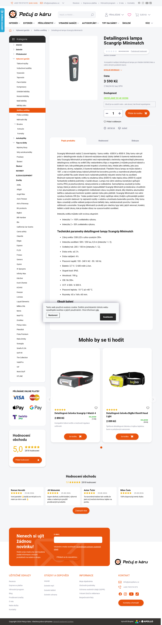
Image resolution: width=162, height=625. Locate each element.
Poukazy (20, 157)
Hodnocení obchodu (81, 476)
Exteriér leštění (50, 590)
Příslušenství (21, 54)
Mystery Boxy (22, 147)
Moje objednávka (86, 581)
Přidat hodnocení (22, 460)
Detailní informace (111, 70)
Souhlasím (108, 317)
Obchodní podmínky (87, 585)
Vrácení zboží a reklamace (89, 593)
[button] (101, 447)
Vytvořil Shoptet (127, 621)
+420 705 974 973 (130, 587)
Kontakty (131, 3)
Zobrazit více (81, 510)
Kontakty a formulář (131, 603)
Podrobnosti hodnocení (139, 51)
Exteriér (19, 50)
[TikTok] (137, 593)
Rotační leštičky (23, 96)
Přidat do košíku (135, 113)
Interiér (19, 45)
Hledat (92, 15)
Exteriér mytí (49, 586)
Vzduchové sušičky (24, 68)
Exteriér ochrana (50, 595)
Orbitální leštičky (23, 92)
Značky (19, 180)
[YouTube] (131, 593)
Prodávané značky (16, 597)
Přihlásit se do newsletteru (67, 557)
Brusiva (20, 124)
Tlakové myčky (22, 64)
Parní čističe (21, 82)
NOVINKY (20, 171)
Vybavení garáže (22, 59)
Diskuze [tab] (135, 141)
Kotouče (20, 129)
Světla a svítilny (23, 110)
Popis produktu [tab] (68, 141)
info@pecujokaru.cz (131, 582)
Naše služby (13, 605)
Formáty (20, 134)
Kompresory (21, 87)
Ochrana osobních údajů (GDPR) (92, 589)
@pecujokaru (150, 2)
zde (97, 310)
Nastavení (52, 315)
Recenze (76, 3)
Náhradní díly (22, 120)
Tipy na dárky (21, 143)
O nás (121, 3)
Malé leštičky (22, 101)
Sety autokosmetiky (24, 152)
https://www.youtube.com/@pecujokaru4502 (147, 2)
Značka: (110, 55)
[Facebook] (120, 593)
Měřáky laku (21, 106)
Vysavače (20, 73)
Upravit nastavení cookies (63, 622)
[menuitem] (15, 23)
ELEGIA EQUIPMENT (24, 176)
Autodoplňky (21, 138)
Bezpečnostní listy (86, 597)
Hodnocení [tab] (103, 141)
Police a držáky (22, 115)
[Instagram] (125, 593)
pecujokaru (143, 2)
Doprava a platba (90, 3)
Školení (19, 162)
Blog (11, 593)
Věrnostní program (107, 3)
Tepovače (20, 77)
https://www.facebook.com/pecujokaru (139, 2)
